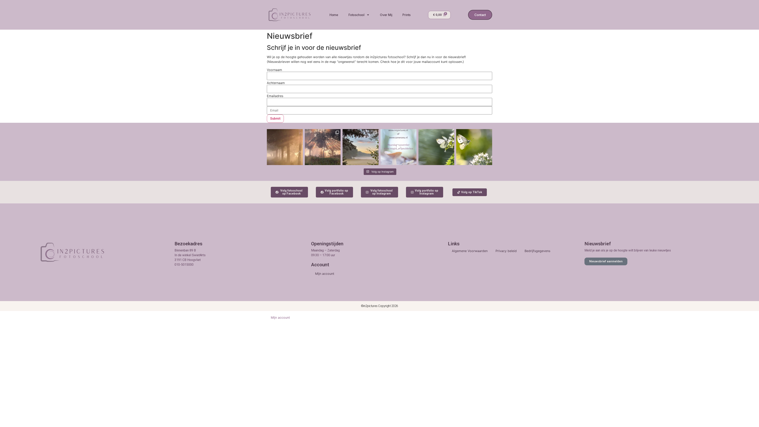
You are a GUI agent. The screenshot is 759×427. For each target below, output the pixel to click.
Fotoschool (356, 15)
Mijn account (324, 274)
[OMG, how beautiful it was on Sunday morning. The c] (323, 147)
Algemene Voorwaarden (470, 251)
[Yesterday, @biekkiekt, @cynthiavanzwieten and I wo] (361, 147)
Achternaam (276, 82)
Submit (275, 118)
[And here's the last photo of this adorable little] (436, 147)
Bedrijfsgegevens (537, 251)
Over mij (386, 15)
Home (333, 15)
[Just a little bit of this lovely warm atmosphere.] (285, 147)
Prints (406, 15)
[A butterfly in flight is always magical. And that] (474, 147)
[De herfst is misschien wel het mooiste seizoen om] (398, 147)
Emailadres (275, 95)
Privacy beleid (506, 251)
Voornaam (274, 69)
